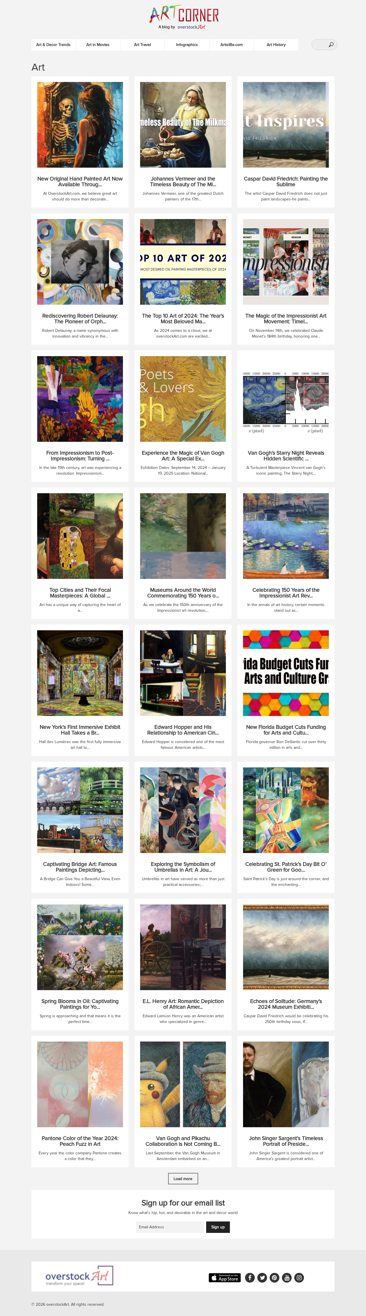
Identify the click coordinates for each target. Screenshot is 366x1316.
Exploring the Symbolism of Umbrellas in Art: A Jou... (183, 867)
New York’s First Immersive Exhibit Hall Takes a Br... (80, 730)
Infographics (187, 44)
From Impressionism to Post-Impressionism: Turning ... (80, 456)
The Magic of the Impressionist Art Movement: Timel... (286, 319)
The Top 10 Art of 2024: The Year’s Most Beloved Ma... (183, 319)
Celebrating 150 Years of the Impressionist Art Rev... (286, 593)
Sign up (218, 1227)
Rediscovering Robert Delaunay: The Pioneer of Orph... (80, 319)
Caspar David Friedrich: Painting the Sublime (286, 182)
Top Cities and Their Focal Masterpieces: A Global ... (80, 593)
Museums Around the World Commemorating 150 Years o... (183, 593)
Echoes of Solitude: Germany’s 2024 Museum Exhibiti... (286, 1004)
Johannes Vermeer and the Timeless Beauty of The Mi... (183, 182)
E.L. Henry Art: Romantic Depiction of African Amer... (183, 1004)
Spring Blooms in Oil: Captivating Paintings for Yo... (80, 1004)
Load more (183, 1178)
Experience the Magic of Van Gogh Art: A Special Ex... (183, 456)
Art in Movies (98, 44)
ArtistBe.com (231, 44)
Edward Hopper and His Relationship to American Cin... (183, 730)
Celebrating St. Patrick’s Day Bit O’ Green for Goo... (286, 867)
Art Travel (142, 44)
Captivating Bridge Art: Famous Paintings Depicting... (80, 867)
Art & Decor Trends (53, 44)
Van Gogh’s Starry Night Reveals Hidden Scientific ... (286, 456)
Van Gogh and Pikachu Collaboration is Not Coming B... (183, 1141)
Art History (276, 44)
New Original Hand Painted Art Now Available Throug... (80, 182)
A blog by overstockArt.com (183, 27)
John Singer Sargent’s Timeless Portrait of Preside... (286, 1141)
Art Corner (190, 13)
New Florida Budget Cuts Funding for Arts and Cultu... (286, 730)
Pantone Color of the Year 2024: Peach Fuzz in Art (80, 1141)
